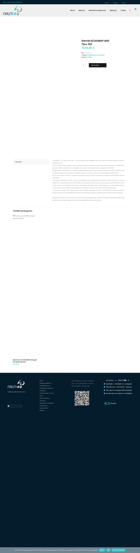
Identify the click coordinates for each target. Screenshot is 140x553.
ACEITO (102, 550)
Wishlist (115, 3)
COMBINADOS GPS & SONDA (96, 55)
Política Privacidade (118, 550)
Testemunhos (44, 408)
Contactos (43, 390)
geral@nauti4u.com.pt (18, 392)
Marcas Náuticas (45, 398)
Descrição (18, 162)
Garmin (89, 57)
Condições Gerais (45, 386)
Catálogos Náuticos (45, 383)
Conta (106, 3)
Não (108, 550)
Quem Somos (43, 405)
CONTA (123, 10)
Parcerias (42, 400)
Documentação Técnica (47, 393)
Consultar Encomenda (46, 388)
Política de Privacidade (47, 403)
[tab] (31, 161)
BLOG (41, 381)
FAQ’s (123, 3)
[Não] (138, 550)
